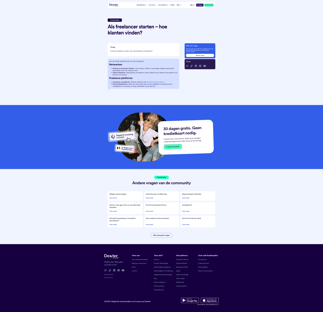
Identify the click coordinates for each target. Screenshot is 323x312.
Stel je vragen (180, 278)
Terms (106, 277)
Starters (156, 259)
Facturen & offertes (182, 259)
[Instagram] (187, 66)
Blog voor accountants (205, 271)
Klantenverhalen (159, 286)
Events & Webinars (159, 282)
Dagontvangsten (181, 286)
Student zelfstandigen (161, 263)
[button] (142, 5)
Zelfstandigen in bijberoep (162, 267)
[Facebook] (200, 66)
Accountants (202, 259)
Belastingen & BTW (182, 267)
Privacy (111, 277)
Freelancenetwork (153, 82)
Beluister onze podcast (139, 263)
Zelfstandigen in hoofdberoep (163, 271)
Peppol (178, 271)
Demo (134, 267)
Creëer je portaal (203, 263)
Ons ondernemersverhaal (140, 259)
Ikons (163, 82)
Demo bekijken (203, 267)
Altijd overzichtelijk (182, 274)
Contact (134, 271)
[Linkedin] (196, 66)
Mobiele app (180, 282)
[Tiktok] (191, 66)
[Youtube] (204, 66)
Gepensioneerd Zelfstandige (163, 274)
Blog (155, 278)
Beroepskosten (159, 290)
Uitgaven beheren (181, 263)
